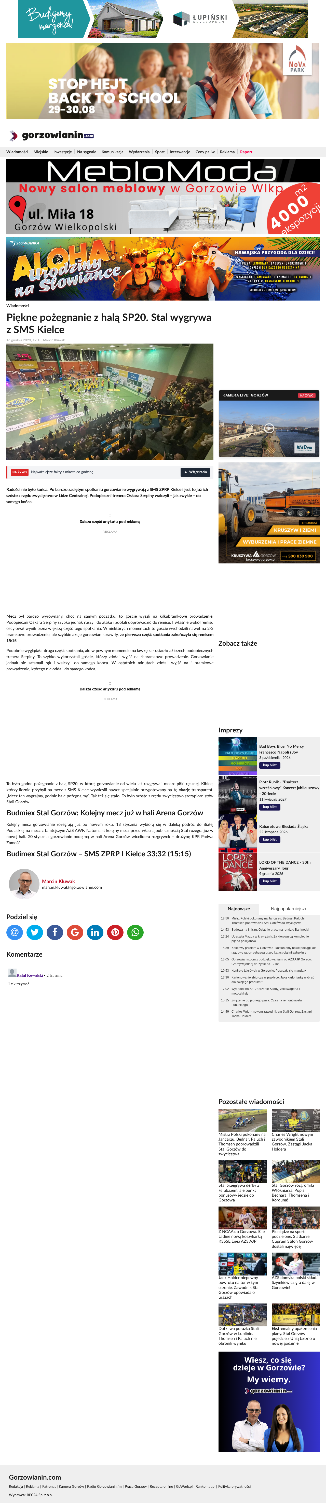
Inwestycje (62, 152)
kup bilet (270, 765)
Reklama (227, 152)
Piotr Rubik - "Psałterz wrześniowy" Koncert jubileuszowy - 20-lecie (289, 788)
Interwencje (180, 152)
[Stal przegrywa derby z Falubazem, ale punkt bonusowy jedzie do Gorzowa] (242, 1171)
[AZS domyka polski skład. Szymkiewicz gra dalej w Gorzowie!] (296, 1264)
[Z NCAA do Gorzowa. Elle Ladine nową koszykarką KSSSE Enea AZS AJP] (242, 1218)
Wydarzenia (139, 152)
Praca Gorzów (136, 1486)
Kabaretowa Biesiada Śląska (283, 827)
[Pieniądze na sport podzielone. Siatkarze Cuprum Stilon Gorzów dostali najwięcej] (296, 1218)
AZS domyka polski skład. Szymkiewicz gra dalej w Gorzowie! (294, 1283)
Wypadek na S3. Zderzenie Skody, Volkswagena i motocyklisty (266, 991)
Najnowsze (239, 909)
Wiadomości (17, 152)
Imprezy (231, 730)
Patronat (49, 1486)
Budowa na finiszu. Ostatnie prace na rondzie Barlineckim (271, 929)
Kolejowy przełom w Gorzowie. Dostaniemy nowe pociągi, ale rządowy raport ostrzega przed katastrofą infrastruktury (274, 950)
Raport (246, 152)
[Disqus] (109, 1030)
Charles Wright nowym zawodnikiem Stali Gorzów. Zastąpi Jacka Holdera (272, 1014)
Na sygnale (86, 152)
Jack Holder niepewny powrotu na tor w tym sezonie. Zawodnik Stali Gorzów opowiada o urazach (240, 1287)
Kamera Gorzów (71, 1486)
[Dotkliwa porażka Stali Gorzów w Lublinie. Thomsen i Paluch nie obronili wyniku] (242, 1315)
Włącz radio (198, 472)
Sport (160, 152)
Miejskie (41, 152)
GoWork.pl (184, 1486)
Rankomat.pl (205, 1486)
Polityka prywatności (234, 1486)
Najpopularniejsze (289, 908)
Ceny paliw (205, 152)
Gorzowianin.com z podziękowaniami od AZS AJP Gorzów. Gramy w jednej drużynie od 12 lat (272, 962)
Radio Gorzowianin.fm (104, 1486)
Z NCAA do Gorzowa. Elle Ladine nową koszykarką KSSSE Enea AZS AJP (242, 1237)
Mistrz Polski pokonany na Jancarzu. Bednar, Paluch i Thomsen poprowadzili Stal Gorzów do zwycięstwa (268, 921)
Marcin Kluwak (58, 881)
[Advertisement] (109, 574)
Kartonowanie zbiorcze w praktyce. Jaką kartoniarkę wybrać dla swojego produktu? (273, 980)
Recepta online (161, 1486)
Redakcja (16, 1486)
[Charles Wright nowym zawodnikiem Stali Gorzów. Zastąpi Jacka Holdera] (296, 1120)
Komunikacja (113, 152)
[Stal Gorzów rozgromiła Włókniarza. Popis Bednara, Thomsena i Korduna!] (296, 1171)
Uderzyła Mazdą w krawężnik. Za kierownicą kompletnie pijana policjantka (270, 939)
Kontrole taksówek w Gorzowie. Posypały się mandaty (269, 970)
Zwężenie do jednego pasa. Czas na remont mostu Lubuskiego (267, 1003)
